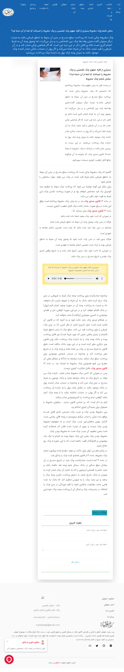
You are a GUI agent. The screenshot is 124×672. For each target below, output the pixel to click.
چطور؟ (23, 4)
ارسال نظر (75, 562)
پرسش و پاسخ (33, 6)
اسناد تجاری (90, 6)
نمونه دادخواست (43, 6)
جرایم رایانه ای (73, 8)
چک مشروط (87, 61)
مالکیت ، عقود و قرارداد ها (109, 12)
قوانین (54, 4)
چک (95, 61)
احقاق (57, 662)
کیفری (99, 4)
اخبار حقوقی (109, 604)
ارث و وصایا (118, 8)
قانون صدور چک (92, 201)
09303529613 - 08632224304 (46, 617)
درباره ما (110, 616)
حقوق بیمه (81, 6)
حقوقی (64, 4)
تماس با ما (110, 610)
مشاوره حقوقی (108, 598)
